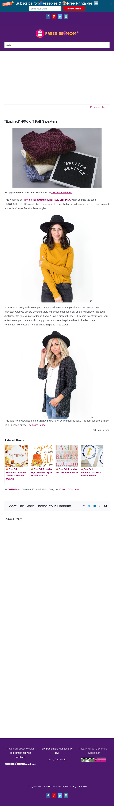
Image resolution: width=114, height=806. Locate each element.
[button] (57, 6)
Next (104, 107)
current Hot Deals (61, 192)
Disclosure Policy (36, 425)
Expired (62, 489)
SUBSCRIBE (74, 9)
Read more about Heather (20, 748)
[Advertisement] (57, 73)
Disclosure (101, 748)
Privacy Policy (86, 748)
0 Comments (73, 489)
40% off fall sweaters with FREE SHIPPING (47, 200)
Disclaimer (94, 753)
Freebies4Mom (13, 489)
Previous (94, 107)
